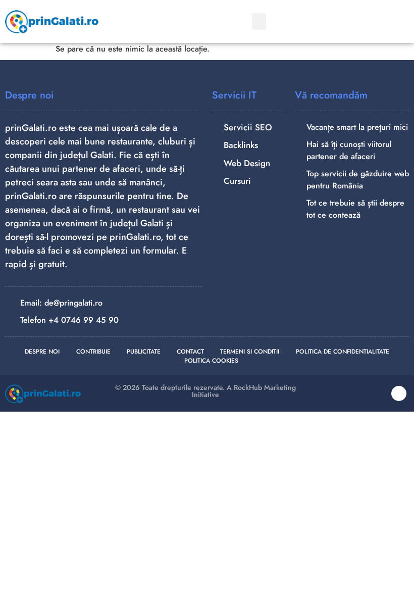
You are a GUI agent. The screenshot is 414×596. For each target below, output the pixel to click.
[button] (259, 21)
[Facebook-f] (398, 393)
